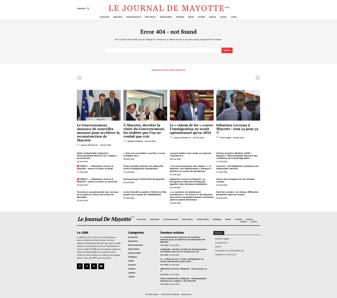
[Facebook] (80, 266)
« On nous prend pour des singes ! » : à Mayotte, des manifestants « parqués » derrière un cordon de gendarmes (191, 168)
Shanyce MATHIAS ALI (89, 145)
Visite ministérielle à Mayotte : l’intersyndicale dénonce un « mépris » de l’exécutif (97, 155)
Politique (164, 245)
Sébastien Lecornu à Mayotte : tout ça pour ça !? (237, 129)
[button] (83, 8)
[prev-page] (79, 77)
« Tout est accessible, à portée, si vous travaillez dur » (144, 154)
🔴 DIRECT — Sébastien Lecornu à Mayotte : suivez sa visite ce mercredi (97, 180)
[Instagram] (87, 266)
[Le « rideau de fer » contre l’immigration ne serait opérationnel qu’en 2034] (192, 105)
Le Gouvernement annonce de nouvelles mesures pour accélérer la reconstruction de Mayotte (98, 132)
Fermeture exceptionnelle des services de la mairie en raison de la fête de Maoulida (97, 194)
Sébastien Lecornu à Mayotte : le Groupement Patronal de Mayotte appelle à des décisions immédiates (188, 181)
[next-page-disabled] (257, 77)
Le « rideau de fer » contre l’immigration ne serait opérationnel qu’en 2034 (191, 129)
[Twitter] (94, 266)
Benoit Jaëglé (225, 138)
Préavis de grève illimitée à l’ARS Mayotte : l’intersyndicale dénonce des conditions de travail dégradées (236, 155)
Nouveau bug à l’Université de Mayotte (144, 179)
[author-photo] (78, 145)
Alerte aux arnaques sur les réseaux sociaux (235, 180)
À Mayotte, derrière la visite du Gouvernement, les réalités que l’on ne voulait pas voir (144, 131)
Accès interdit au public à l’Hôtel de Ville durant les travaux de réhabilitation (145, 193)
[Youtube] (101, 266)
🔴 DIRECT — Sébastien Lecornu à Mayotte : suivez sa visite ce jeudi (95, 167)
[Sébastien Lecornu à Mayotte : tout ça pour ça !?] (238, 105)
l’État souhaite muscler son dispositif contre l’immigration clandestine (143, 167)
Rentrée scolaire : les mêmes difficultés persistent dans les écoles (237, 193)
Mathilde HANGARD (135, 141)
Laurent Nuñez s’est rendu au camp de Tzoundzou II (190, 154)
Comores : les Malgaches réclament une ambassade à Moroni (237, 167)
